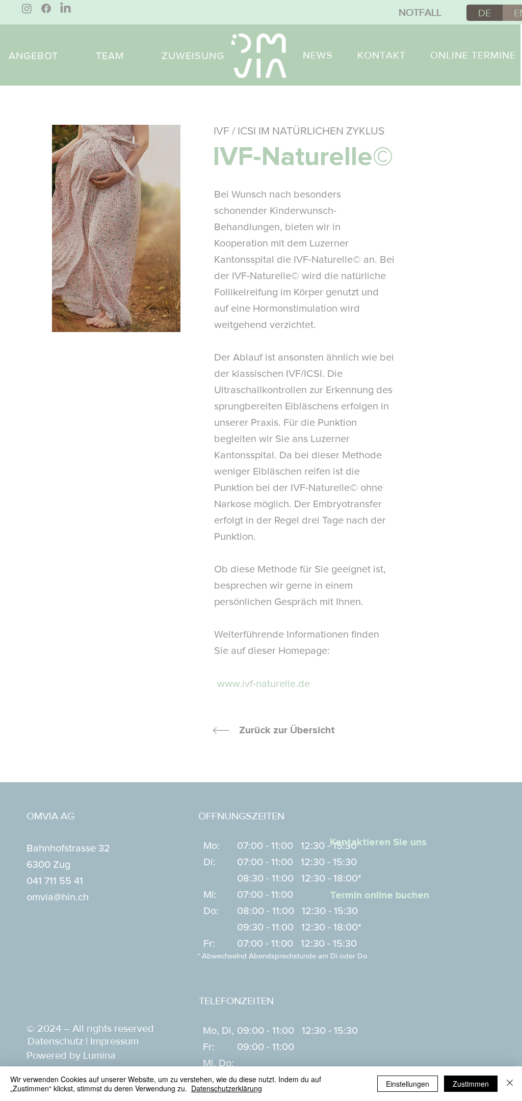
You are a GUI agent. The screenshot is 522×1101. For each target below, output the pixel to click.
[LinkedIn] (65, 8)
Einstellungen (407, 1084)
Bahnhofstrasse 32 (68, 848)
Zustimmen (471, 1084)
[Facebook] (46, 8)
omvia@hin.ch (58, 897)
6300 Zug (48, 865)
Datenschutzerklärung (226, 1088)
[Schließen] (510, 1084)
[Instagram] (26, 8)
